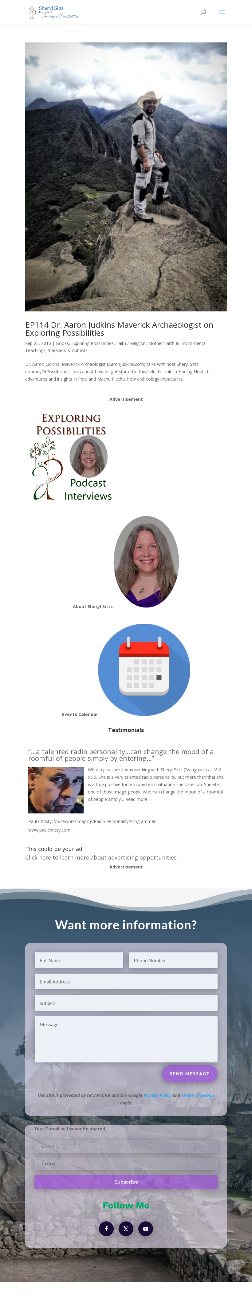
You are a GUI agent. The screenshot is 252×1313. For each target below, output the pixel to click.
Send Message (190, 1073)
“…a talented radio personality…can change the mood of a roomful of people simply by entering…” (121, 755)
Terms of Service (198, 1095)
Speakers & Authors (68, 350)
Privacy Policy (157, 1095)
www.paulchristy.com (49, 830)
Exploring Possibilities (92, 343)
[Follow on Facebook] (106, 1228)
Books (62, 343)
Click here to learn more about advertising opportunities (101, 857)
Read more (136, 799)
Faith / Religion (131, 343)
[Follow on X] (126, 1228)
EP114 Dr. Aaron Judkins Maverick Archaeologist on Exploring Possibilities (119, 328)
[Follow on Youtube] (145, 1228)
